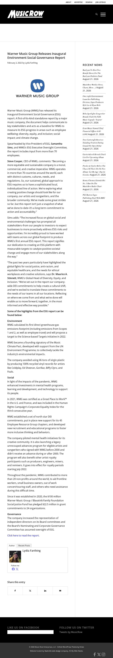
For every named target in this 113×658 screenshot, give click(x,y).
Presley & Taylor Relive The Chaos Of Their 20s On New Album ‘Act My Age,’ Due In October (94, 170)
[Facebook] (13, 569)
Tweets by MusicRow (70, 632)
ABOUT (68, 2)
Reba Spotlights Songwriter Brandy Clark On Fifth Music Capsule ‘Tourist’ (94, 116)
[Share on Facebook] (15, 591)
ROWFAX (89, 2)
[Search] (96, 14)
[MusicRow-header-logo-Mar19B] (25, 14)
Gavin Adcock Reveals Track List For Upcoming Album (94, 156)
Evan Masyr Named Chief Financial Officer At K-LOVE (93, 131)
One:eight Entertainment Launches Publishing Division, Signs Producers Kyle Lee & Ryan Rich (93, 100)
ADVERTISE (78, 2)
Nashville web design (53, 651)
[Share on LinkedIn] (45, 591)
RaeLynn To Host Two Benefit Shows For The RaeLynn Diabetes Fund (92, 73)
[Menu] (102, 14)
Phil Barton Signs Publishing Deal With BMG (94, 196)
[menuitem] (68, 2)
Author (12, 546)
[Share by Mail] (60, 591)
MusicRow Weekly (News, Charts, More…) (93, 86)
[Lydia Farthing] (15, 561)
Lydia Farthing (31, 62)
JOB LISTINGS (100, 2)
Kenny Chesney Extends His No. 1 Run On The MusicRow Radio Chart (94, 183)
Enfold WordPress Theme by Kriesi (70, 647)
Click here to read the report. (23, 535)
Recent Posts (24, 546)
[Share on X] (30, 591)
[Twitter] (17, 569)
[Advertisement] (98, 221)
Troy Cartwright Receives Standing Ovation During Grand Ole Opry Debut (93, 142)
